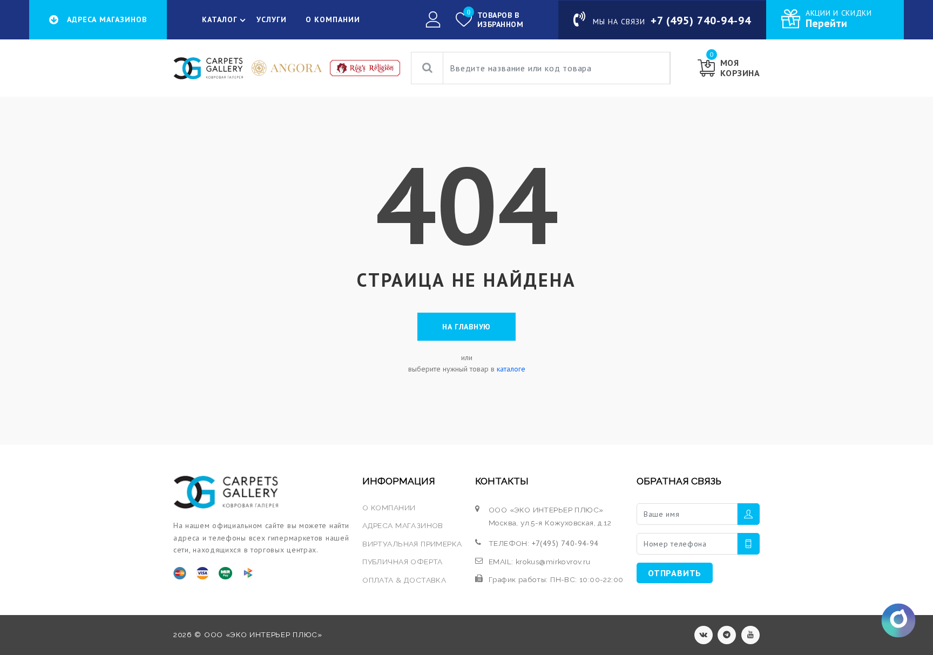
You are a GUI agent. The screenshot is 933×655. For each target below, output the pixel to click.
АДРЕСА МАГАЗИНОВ (402, 525)
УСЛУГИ (271, 19)
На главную (466, 327)
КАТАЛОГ (220, 19)
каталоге (511, 369)
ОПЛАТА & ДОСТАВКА (404, 580)
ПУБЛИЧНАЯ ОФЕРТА (402, 561)
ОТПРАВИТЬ (674, 573)
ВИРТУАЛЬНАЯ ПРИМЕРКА (412, 543)
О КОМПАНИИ (333, 19)
